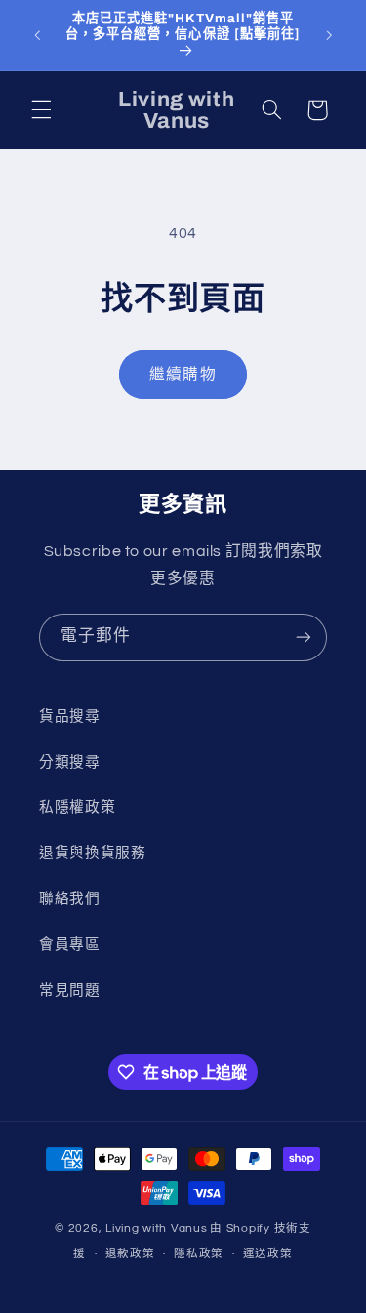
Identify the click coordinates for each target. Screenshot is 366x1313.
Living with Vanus (156, 1228)
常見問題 (70, 990)
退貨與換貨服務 (92, 853)
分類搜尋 (70, 762)
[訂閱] (303, 637)
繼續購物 (182, 374)
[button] (41, 110)
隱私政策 (199, 1254)
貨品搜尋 (70, 716)
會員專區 (70, 944)
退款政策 (130, 1254)
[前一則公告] (37, 35)
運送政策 (268, 1254)
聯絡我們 (70, 899)
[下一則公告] (328, 35)
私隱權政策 (77, 807)
